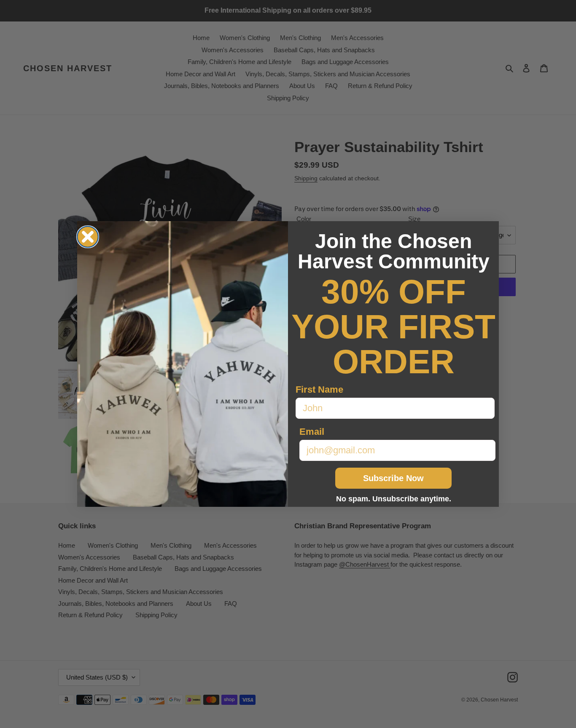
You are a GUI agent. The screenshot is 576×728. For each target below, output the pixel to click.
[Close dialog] (87, 236)
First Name (319, 389)
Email (311, 431)
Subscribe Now (393, 478)
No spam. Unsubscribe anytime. (393, 499)
